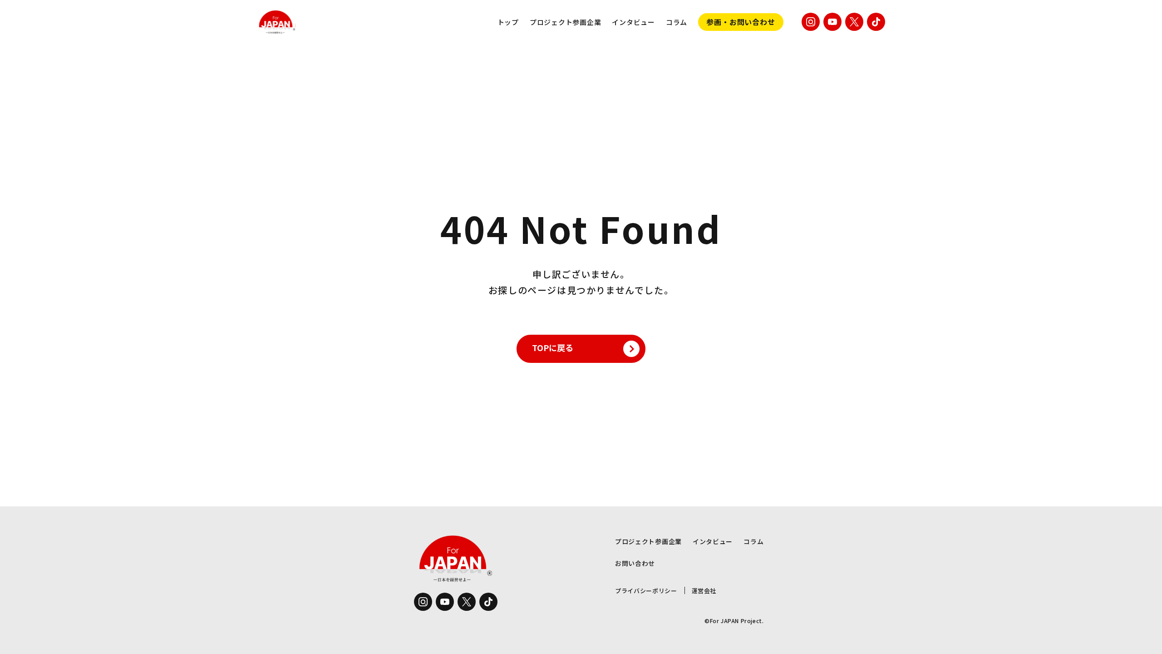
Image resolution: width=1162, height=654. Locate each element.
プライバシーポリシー (646, 590)
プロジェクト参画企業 (565, 22)
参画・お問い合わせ (740, 21)
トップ (508, 22)
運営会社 (704, 590)
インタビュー (633, 22)
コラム (676, 22)
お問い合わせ (635, 563)
